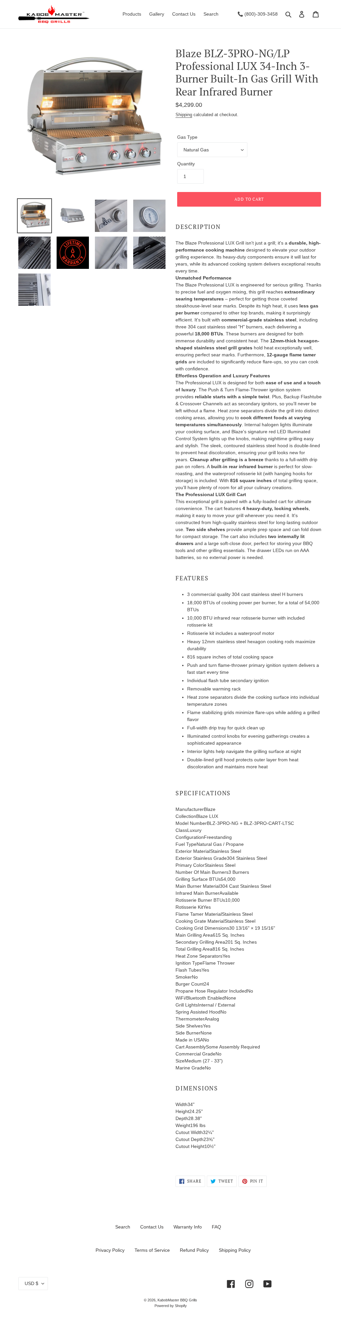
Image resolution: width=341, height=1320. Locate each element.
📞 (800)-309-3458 (257, 14)
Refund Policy (194, 1250)
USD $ (31, 1283)
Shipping (183, 114)
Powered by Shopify (171, 1306)
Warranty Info (187, 1226)
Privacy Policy (110, 1250)
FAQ (216, 1226)
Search (122, 1226)
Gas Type (187, 137)
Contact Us (152, 1226)
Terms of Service (152, 1250)
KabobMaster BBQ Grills (177, 1300)
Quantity (186, 163)
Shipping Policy (235, 1250)
